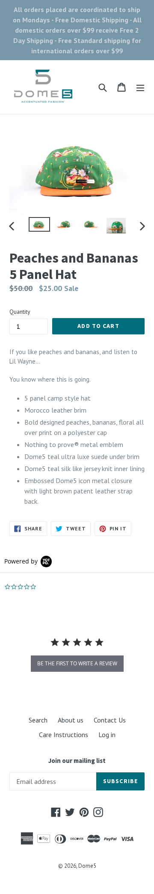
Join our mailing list (77, 761)
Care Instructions (63, 734)
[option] (39, 224)
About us (70, 720)
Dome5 (87, 866)
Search (38, 720)
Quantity (19, 311)
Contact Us (110, 720)
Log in (107, 734)
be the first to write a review (77, 663)
